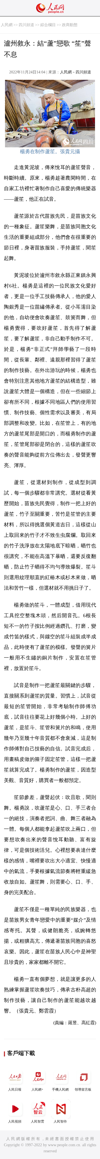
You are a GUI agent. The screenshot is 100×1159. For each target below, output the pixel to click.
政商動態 (70, 25)
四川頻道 (26, 25)
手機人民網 (60, 1089)
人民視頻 (14, 1121)
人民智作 (60, 1121)
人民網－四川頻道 (75, 72)
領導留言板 (83, 1089)
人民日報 (14, 1089)
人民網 (6, 25)
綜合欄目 (48, 25)
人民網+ (37, 1089)
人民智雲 (37, 1121)
